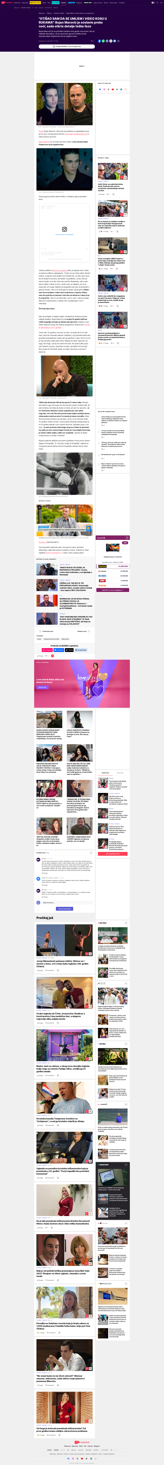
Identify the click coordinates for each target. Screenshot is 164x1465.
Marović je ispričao (59, 270)
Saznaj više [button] (42, 687)
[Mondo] (7, 3)
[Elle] (63, 1450)
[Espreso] (56, 1450)
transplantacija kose (51, 639)
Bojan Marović (44, 142)
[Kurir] (49, 1450)
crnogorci (65, 639)
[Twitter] (108, 89)
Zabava (49, 13)
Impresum (60, 1454)
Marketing (53, 1454)
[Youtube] (113, 89)
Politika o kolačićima (91, 1454)
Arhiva (100, 1454)
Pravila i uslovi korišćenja (76, 1454)
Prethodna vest (48, 631)
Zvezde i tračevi (59, 13)
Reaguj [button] (41, 656)
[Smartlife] (88, 1450)
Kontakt (66, 1454)
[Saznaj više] (126, 923)
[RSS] (125, 89)
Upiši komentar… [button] (48, 903)
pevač (39, 639)
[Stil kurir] (68, 1450)
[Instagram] (104, 89)
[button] (92, 41)
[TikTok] (117, 89)
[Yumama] (104, 1450)
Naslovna (42, 13)
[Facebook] (100, 89)
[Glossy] (73, 1450)
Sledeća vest (82, 631)
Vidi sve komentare (64, 909)
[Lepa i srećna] (80, 1450)
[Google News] (121, 89)
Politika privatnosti (108, 1454)
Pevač (41, 131)
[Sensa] (96, 1450)
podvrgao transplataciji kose (76, 134)
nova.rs (42, 542)
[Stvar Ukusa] (113, 1450)
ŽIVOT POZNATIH (53, 553)
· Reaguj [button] (105, 231)
